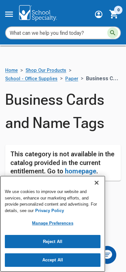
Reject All (52, 241)
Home (11, 70)
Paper (71, 79)
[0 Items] (114, 14)
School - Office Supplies (31, 79)
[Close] (96, 183)
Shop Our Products (46, 70)
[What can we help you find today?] (112, 32)
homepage (80, 171)
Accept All (52, 259)
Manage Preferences (52, 223)
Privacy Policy (49, 210)
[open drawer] (9, 14)
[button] (98, 14)
